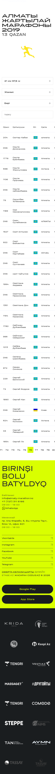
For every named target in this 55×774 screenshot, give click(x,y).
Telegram (7, 564)
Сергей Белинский (19, 379)
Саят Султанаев (19, 263)
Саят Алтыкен (20, 232)
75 (24, 450)
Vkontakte (8, 538)
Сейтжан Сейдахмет (19, 337)
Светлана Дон (20, 305)
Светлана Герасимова (19, 295)
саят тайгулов (20, 274)
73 (13, 450)
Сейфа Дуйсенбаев (19, 347)
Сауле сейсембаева (20, 190)
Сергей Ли (18, 442)
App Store (27, 599)
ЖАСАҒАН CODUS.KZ (27, 575)
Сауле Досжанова (19, 148)
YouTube (7, 558)
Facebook (8, 551)
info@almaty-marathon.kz (17, 498)
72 (7, 450)
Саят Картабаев (18, 253)
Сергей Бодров (21, 389)
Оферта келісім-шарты (18, 572)
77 (36, 450)
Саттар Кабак (20, 138)
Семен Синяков (17, 368)
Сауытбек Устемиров (18, 200)
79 (48, 450)
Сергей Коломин (17, 421)
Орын (6, 127)
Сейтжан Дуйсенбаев (19, 326)
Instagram (8, 545)
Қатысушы (19, 127)
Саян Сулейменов (19, 221)
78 (42, 450)
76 (30, 450)
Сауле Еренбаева (18, 159)
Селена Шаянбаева (19, 358)
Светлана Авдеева (18, 284)
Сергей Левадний (18, 431)
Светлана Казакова (18, 316)
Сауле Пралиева (18, 179)
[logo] (14, 4)
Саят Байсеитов (18, 242)
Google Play (27, 589)
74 (18, 450)
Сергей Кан (19, 400)
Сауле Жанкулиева (20, 169)
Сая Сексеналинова (21, 211)
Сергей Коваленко (18, 410)
